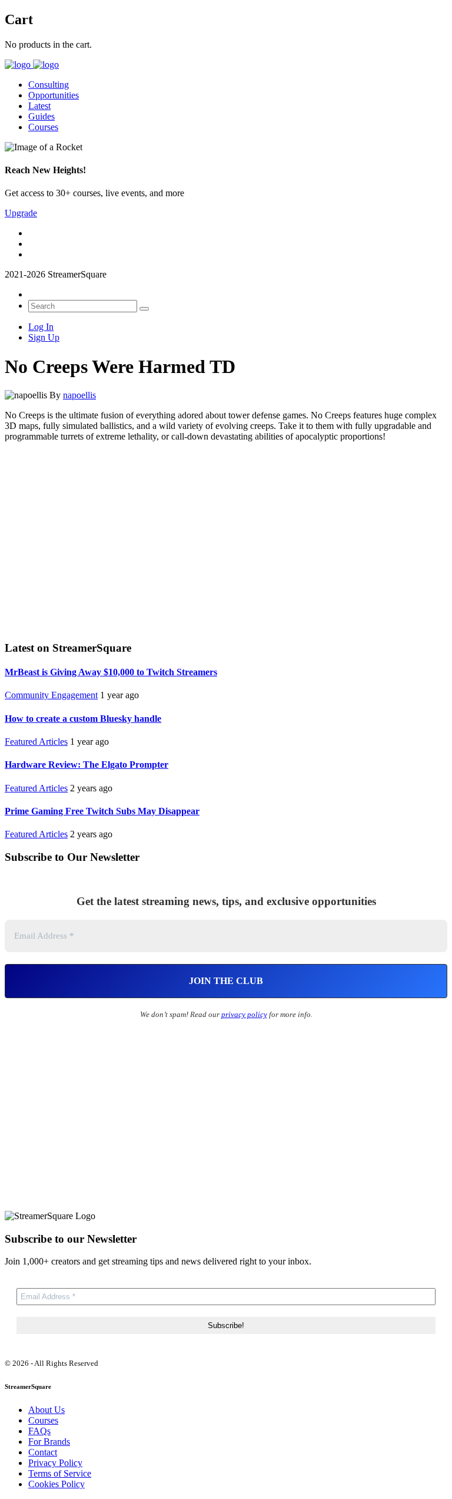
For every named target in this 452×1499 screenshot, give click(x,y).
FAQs (39, 1431)
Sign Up (43, 337)
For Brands (49, 1442)
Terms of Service (59, 1473)
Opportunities (53, 95)
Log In (41, 327)
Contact (42, 1452)
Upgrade (21, 213)
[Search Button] (144, 309)
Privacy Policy (55, 1463)
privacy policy (244, 1014)
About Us (46, 1410)
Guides (41, 116)
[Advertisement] (226, 539)
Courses (43, 127)
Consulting (48, 85)
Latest (39, 106)
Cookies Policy (56, 1484)
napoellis (79, 395)
